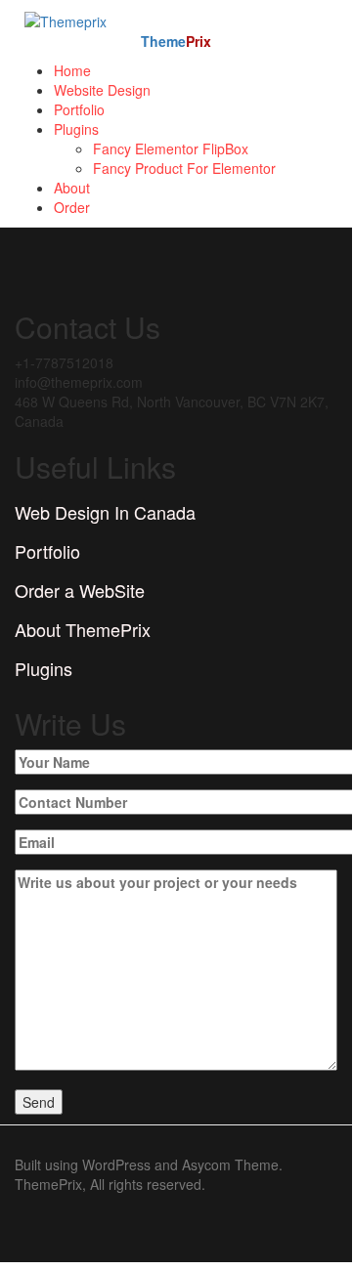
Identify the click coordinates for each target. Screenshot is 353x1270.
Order (72, 207)
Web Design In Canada (105, 512)
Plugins (76, 129)
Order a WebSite (80, 590)
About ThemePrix (83, 629)
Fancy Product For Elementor (184, 168)
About (72, 187)
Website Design (102, 90)
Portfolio (79, 109)
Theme (176, 41)
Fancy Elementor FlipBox (170, 148)
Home (72, 70)
